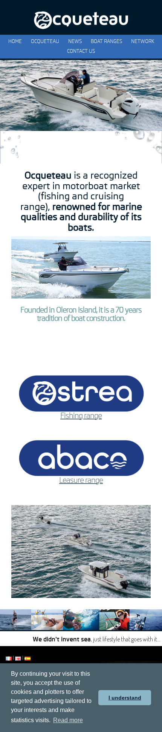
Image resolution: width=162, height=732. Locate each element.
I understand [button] (125, 698)
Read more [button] (68, 720)
